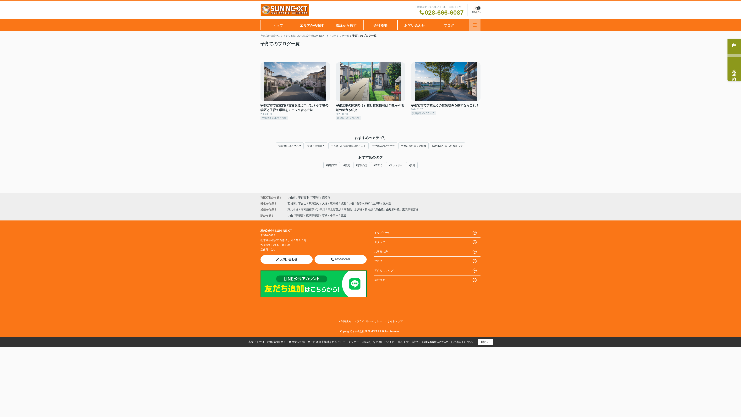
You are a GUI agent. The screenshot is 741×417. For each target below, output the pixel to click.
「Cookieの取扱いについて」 (435, 342)
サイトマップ (395, 321)
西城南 (292, 203)
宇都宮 (299, 215)
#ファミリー (396, 165)
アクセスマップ (383, 270)
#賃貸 (346, 165)
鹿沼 (343, 215)
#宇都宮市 (331, 165)
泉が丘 (387, 203)
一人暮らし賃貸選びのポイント (348, 145)
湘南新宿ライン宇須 (313, 209)
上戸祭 (376, 203)
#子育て (378, 165)
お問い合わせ (414, 25)
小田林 (334, 215)
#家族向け (361, 165)
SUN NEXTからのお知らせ (447, 145)
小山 (290, 215)
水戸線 (358, 209)
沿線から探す (346, 25)
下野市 (315, 197)
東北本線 (293, 209)
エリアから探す (312, 25)
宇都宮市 (303, 197)
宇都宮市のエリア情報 (413, 145)
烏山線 (380, 209)
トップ (278, 25)
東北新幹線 (335, 209)
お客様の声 (381, 251)
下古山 (302, 203)
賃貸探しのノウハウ (289, 145)
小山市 (292, 197)
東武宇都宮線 (410, 209)
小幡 (352, 203)
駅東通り (314, 203)
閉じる (485, 341)
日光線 (369, 209)
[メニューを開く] (475, 25)
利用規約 (346, 321)
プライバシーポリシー (369, 321)
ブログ (449, 25)
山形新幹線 (393, 209)
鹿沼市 (326, 197)
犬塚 (325, 203)
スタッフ (379, 242)
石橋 (324, 215)
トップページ (382, 232)
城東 (344, 203)
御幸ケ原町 (363, 203)
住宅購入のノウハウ (383, 145)
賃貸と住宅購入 (316, 145)
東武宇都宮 (313, 215)
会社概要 (380, 25)
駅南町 (334, 203)
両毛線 (348, 209)
